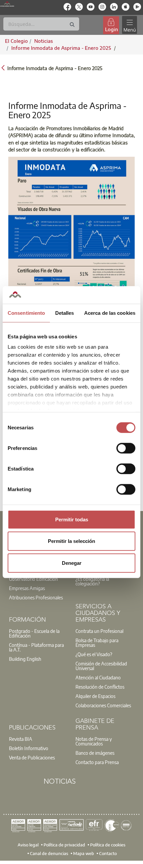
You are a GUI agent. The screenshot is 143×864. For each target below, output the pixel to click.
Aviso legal (28, 844)
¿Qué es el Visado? (93, 654)
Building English (25, 659)
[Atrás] (3, 67)
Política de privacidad (64, 844)
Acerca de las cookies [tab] (109, 312)
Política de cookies (107, 844)
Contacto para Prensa (97, 762)
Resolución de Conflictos (99, 687)
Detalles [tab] (64, 312)
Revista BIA (20, 739)
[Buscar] (72, 24)
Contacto (108, 853)
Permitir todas (71, 519)
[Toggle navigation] (129, 25)
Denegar (71, 562)
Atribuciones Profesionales (36, 597)
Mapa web (83, 853)
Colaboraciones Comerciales (103, 705)
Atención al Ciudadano (98, 677)
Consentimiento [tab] (26, 312)
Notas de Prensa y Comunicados (93, 741)
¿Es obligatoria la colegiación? (92, 581)
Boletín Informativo (28, 748)
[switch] (125, 448)
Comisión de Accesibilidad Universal (101, 665)
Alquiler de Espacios (95, 696)
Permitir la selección (71, 541)
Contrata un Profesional (99, 631)
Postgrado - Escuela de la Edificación (34, 633)
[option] (38, 578)
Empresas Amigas (27, 588)
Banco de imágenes (94, 753)
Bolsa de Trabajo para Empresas (96, 642)
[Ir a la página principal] (7, 4)
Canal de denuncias (49, 853)
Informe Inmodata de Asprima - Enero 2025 (61, 48)
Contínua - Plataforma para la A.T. (36, 647)
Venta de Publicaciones (32, 757)
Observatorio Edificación (33, 579)
